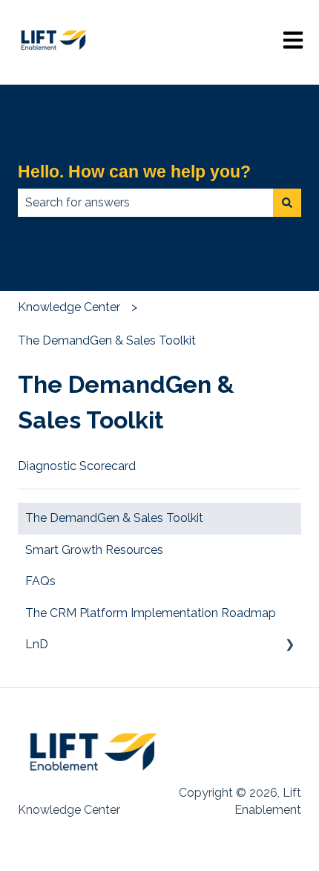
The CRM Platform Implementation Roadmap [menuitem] (150, 613)
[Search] (287, 203)
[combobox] (145, 203)
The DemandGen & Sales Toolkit (107, 340)
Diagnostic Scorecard (77, 466)
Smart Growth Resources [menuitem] (94, 550)
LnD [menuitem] (36, 644)
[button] (289, 645)
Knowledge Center (69, 307)
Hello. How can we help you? (134, 171)
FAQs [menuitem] (40, 581)
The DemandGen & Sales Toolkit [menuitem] (114, 518)
